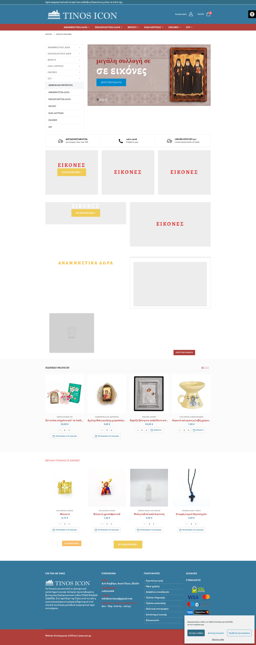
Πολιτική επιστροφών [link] (157, 608)
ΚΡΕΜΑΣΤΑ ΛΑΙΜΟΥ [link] (188, 511)
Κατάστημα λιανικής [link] (156, 614)
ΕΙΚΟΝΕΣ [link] (173, 27)
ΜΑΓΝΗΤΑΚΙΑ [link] (114, 417)
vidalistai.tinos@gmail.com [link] (117, 598)
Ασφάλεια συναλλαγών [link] (157, 592)
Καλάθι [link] (201, 14)
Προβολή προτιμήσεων (239, 633)
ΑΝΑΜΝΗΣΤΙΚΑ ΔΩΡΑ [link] (75, 27)
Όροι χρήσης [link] (153, 586)
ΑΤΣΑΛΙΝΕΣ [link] (145, 417)
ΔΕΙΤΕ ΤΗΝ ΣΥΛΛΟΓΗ (184, 352)
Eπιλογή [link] (157, 430)
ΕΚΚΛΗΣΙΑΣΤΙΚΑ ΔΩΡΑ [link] (107, 27)
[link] (252, 14)
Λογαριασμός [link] (181, 14)
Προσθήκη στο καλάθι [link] (66, 436)
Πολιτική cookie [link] (218, 639)
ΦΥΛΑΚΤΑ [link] (70, 511)
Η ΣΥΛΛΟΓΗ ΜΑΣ (71, 543)
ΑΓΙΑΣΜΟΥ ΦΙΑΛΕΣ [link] (144, 511)
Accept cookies (196, 633)
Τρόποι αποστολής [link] (156, 603)
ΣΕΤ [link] (188, 27)
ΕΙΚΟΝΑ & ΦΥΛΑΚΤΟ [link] (63, 417)
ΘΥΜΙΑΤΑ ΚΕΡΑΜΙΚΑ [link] (196, 417)
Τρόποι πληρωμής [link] (155, 597)
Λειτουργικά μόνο (216, 633)
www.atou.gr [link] (85, 635)
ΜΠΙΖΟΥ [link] (132, 27)
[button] (97, 99)
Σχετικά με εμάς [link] (154, 580)
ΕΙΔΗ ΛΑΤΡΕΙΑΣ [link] (152, 27)
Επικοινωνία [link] (152, 620)
